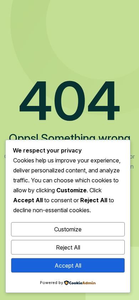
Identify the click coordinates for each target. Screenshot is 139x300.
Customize (68, 229)
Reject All (68, 247)
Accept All (68, 265)
